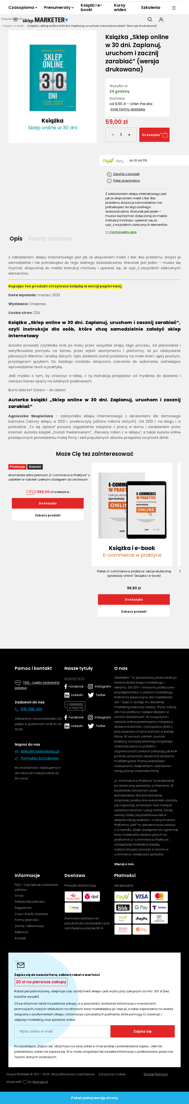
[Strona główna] (45, 20)
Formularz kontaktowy (40, 758)
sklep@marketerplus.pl (40, 751)
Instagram (102, 686)
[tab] (17, 239)
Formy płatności (27, 920)
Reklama (21, 932)
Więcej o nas (124, 864)
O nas (19, 895)
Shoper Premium (155, 1074)
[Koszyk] (173, 19)
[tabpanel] (94, 347)
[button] (15, 19)
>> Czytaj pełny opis (121, 232)
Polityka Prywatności (30, 902)
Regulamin (23, 908)
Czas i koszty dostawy (31, 914)
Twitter (100, 695)
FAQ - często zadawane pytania (37, 685)
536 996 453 (31, 709)
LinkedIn (77, 695)
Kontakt (20, 938)
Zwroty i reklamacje (29, 926)
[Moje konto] (161, 19)
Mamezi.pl (40, 1082)
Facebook (76, 686)
